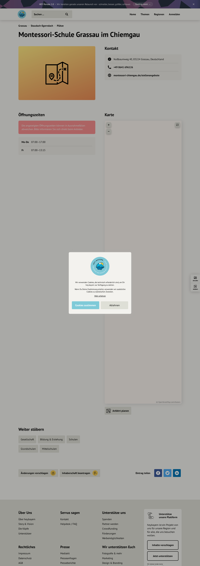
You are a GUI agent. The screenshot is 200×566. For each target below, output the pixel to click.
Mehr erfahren (100, 296)
